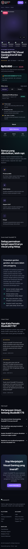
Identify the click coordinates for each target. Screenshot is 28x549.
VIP (12, 89)
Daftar (20, 2)
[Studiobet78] (5, 2)
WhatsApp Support (5, 531)
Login (16, 514)
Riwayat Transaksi (19, 519)
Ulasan (2, 519)
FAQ (2, 521)
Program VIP (18, 521)
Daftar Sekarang (14, 129)
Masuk (14, 124)
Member (4, 89)
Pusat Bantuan (4, 529)
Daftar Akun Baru (19, 516)
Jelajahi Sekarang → (14, 485)
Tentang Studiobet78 (6, 516)
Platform (7, 7)
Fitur (2, 514)
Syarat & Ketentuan (5, 536)
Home (2, 7)
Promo (20, 89)
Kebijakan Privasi (5, 533)
